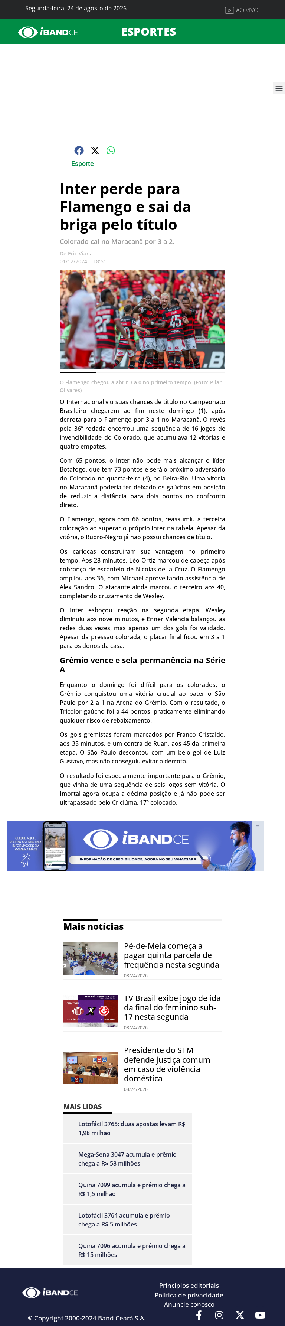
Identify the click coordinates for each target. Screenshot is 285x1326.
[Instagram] (219, 1315)
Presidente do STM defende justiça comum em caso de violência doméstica (167, 1064)
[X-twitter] (239, 1315)
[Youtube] (260, 1315)
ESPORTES (148, 31)
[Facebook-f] (199, 1315)
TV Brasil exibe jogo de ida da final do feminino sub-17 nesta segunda (172, 1007)
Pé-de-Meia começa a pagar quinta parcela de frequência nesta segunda (171, 955)
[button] (279, 88)
